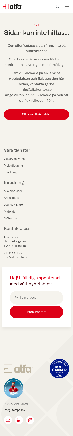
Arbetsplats (11, 198)
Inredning (10, 172)
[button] (66, 6)
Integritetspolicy (14, 410)
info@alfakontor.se (16, 257)
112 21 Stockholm (15, 246)
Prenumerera (36, 311)
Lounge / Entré (13, 205)
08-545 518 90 (13, 253)
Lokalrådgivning (14, 159)
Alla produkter (13, 191)
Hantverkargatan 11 (16, 241)
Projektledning (13, 165)
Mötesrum (10, 218)
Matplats (9, 211)
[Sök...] (57, 6)
